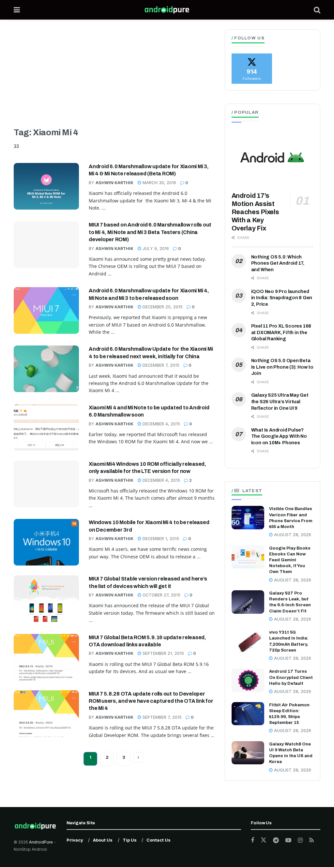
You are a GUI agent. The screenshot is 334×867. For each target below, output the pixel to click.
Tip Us (130, 840)
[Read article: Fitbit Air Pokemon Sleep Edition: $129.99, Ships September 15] (248, 714)
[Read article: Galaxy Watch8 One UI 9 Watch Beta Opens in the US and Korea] (248, 753)
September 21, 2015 (162, 653)
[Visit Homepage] (167, 9)
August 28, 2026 (292, 534)
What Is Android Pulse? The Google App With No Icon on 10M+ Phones (279, 436)
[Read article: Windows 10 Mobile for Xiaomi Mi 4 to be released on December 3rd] (46, 542)
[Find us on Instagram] (300, 840)
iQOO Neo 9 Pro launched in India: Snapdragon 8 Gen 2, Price (281, 298)
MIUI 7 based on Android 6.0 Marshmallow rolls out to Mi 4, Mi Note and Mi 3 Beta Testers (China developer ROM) (150, 232)
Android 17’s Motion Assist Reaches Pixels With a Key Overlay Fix (255, 212)
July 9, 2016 (155, 248)
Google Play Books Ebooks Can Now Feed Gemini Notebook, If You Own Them (290, 560)
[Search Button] (317, 10)
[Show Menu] (17, 10)
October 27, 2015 (160, 595)
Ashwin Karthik (114, 182)
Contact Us (158, 840)
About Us (103, 840)
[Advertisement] (114, 78)
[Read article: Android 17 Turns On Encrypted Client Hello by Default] (248, 680)
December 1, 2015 (160, 538)
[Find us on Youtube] (288, 840)
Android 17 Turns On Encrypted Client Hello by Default (291, 677)
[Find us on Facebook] (252, 840)
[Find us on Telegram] (276, 840)
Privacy (75, 840)
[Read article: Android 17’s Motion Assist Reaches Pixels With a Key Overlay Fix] (272, 157)
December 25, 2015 (162, 306)
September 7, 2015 (161, 717)
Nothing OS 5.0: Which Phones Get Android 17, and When (277, 263)
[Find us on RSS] (311, 840)
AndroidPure (41, 842)
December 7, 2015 (160, 365)
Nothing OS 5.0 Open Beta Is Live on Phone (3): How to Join (282, 367)
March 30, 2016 (158, 182)
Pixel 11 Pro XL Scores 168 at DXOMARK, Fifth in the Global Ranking (281, 332)
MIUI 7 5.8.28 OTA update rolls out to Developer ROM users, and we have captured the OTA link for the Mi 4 (151, 701)
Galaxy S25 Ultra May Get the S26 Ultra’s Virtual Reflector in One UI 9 (280, 401)
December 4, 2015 (160, 423)
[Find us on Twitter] (263, 840)
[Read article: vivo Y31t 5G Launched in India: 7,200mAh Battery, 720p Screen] (248, 641)
